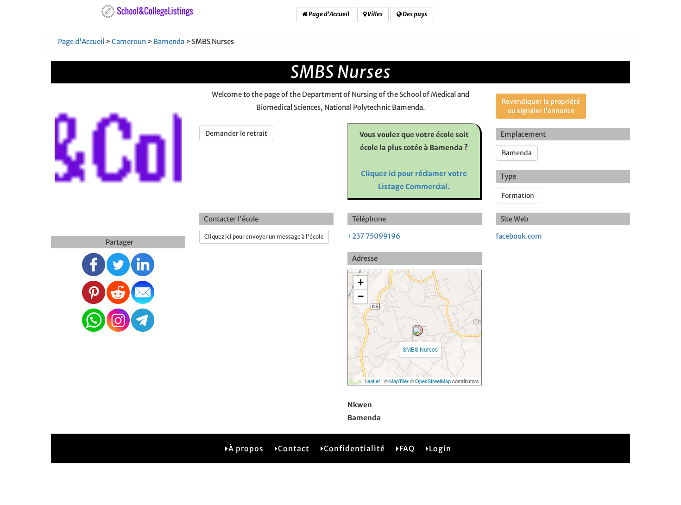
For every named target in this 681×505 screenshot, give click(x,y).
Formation (518, 195)
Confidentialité (354, 448)
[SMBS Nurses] (417, 330)
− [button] (361, 296)
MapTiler (399, 381)
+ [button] (361, 282)
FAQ (407, 448)
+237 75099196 (373, 236)
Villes (374, 14)
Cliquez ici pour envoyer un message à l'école (264, 236)
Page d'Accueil (328, 14)
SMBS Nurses (420, 349)
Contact (293, 448)
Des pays (414, 14)
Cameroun (129, 41)
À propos (246, 448)
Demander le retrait (236, 133)
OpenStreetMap (433, 381)
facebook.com (519, 236)
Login (440, 448)
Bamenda (168, 41)
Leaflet (372, 381)
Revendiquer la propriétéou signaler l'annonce (541, 106)
